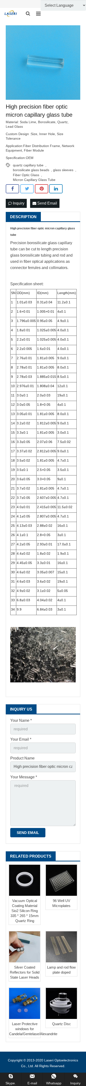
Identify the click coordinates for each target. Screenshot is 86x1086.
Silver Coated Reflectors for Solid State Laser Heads (24, 972)
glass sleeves (63, 170)
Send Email (46, 203)
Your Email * (20, 739)
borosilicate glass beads (31, 170)
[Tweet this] (27, 188)
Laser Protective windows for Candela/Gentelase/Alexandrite (33, 1029)
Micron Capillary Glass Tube (34, 180)
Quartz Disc (61, 1024)
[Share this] (12, 188)
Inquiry (18, 203)
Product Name (22, 758)
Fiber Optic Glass (26, 175)
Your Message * (23, 777)
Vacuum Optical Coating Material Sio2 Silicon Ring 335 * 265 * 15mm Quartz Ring (25, 911)
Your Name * (21, 720)
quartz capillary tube (28, 165)
